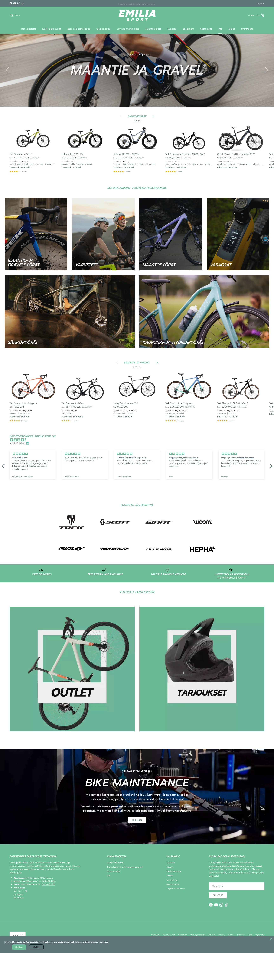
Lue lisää (104, 941)
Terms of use (171, 879)
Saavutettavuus (172, 884)
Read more (137, 820)
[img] (139, 440)
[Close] (270, 939)
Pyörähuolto (247, 29)
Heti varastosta (28, 29)
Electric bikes (103, 29)
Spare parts (206, 29)
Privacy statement (173, 871)
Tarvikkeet (212, 935)
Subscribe (218, 895)
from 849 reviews (17, 443)
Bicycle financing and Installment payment (125, 866)
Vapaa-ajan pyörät (169, 935)
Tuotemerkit (240, 935)
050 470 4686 (48, 881)
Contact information (115, 862)
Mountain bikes (153, 29)
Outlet (232, 29)
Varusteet (221, 935)
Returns (169, 866)
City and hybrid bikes (128, 29)
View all (137, 121)
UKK (108, 875)
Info (220, 29)
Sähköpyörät (155, 935)
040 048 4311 (48, 884)
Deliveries (170, 862)
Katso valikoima (137, 83)
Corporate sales (113, 871)
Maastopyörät (182, 935)
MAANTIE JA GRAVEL (137, 362)
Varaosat (230, 935)
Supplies (171, 29)
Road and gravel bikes (78, 29)
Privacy (169, 875)
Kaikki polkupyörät (51, 29)
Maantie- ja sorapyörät (197, 935)
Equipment (188, 29)
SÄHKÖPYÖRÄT (137, 116)
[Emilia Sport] (137, 15)
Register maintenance (175, 888)
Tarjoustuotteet (259, 935)
